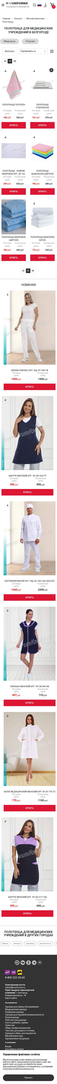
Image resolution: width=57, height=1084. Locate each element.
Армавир (30, 943)
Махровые (9, 41)
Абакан (5, 943)
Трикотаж (10, 1025)
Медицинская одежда (16, 1009)
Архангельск (45, 943)
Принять (28, 1077)
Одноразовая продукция (17, 1038)
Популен (30, 41)
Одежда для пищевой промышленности (24, 1014)
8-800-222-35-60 (15, 977)
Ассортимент (11, 1003)
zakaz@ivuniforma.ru (15, 987)
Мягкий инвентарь (14, 1036)
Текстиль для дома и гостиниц (20, 1030)
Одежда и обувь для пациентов (20, 1033)
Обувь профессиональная (17, 1028)
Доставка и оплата (14, 1049)
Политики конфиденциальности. (18, 1069)
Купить (14, 125)
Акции (8, 1046)
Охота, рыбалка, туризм (16, 1022)
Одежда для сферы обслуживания (22, 1007)
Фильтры (10, 51)
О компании (10, 1042)
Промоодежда (12, 1017)
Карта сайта (11, 998)
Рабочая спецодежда (15, 1020)
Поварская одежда (14, 1012)
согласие (18, 1064)
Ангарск (17, 943)
